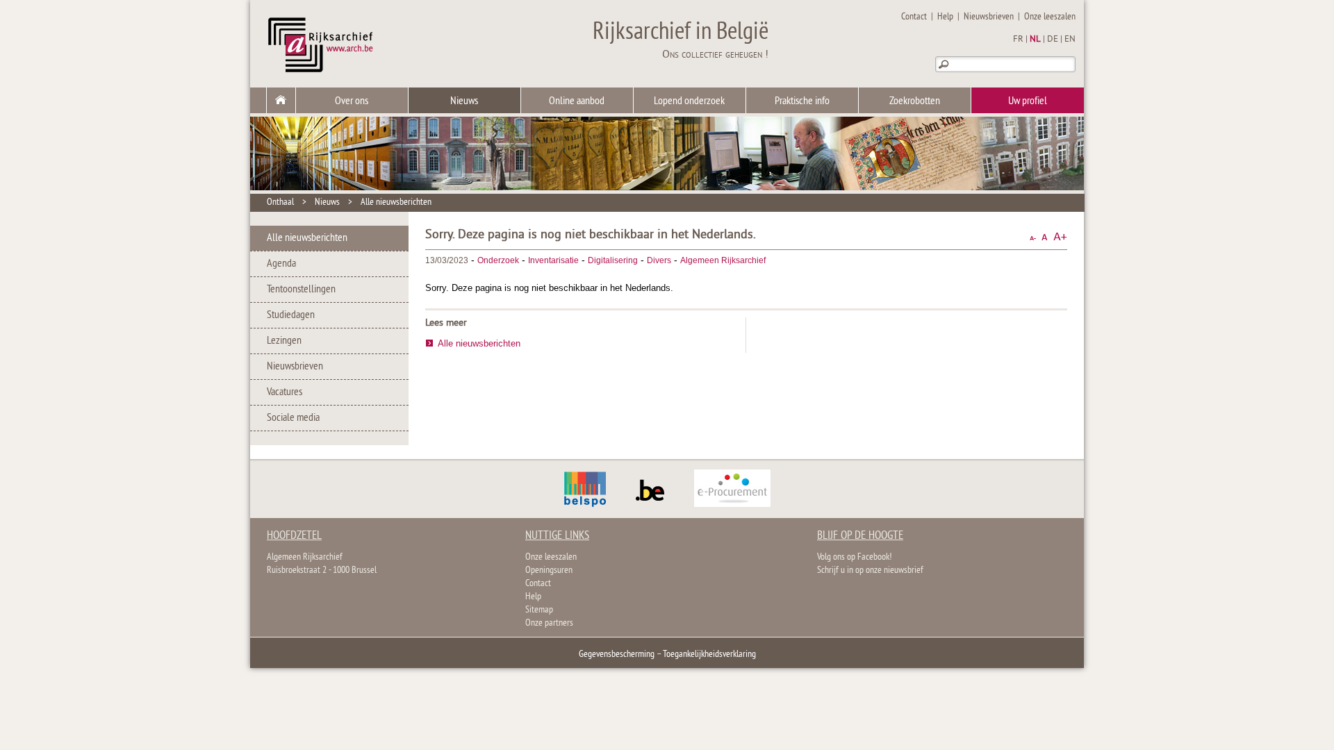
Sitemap (539, 610)
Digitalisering (613, 260)
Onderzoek (498, 260)
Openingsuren (549, 570)
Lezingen (284, 341)
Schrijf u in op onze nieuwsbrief (870, 570)
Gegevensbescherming (616, 654)
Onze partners (549, 623)
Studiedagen (291, 315)
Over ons (351, 101)
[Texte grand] (1060, 237)
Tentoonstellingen (301, 290)
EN (1070, 39)
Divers (659, 260)
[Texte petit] (1033, 237)
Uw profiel (1027, 101)
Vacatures (284, 392)
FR (1018, 39)
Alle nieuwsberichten (396, 202)
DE (1052, 39)
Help (945, 17)
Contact (914, 17)
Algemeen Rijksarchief (723, 260)
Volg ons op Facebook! (854, 557)
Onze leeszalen (1050, 17)
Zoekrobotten (914, 101)
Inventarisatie (553, 260)
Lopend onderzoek (689, 101)
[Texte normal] (1044, 237)
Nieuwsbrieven (989, 17)
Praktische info (802, 101)
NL (1035, 39)
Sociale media (293, 418)
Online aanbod (576, 101)
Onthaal (280, 202)
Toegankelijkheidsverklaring (709, 654)
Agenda (281, 264)
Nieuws (464, 101)
